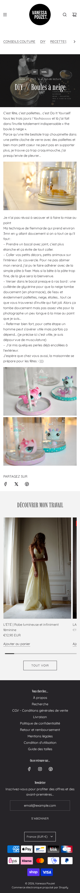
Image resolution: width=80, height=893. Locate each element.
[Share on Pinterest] (27, 484)
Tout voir (40, 665)
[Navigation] (5, 14)
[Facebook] (29, 769)
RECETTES (58, 41)
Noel (44, 72)
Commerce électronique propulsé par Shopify (40, 887)
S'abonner (40, 818)
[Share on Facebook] (5, 484)
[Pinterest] (51, 769)
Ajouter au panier (16, 644)
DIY (42, 41)
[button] (74, 41)
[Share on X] (16, 484)
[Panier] (74, 14)
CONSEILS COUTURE (19, 41)
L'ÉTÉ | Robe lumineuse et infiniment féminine (31, 627)
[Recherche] (65, 14)
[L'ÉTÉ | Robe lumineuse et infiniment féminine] (37, 568)
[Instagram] (40, 769)
